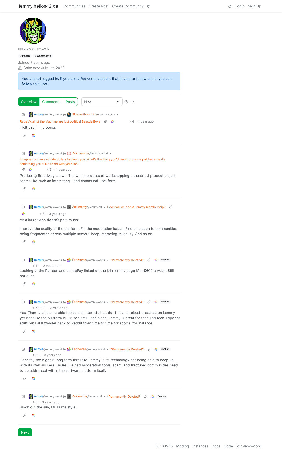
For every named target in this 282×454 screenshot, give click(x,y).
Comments (51, 101)
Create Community (128, 6)
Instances (200, 446)
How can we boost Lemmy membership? (136, 207)
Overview (29, 101)
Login (240, 6)
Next (25, 432)
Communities (74, 6)
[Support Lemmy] (148, 6)
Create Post (99, 6)
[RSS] (133, 101)
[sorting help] (126, 101)
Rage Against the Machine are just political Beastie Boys (60, 121)
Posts (70, 101)
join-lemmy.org (248, 446)
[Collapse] (23, 114)
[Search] (230, 6)
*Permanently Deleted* (127, 260)
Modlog (182, 446)
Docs (216, 446)
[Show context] (105, 121)
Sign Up (254, 6)
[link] (112, 121)
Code (228, 446)
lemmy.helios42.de (38, 6)
